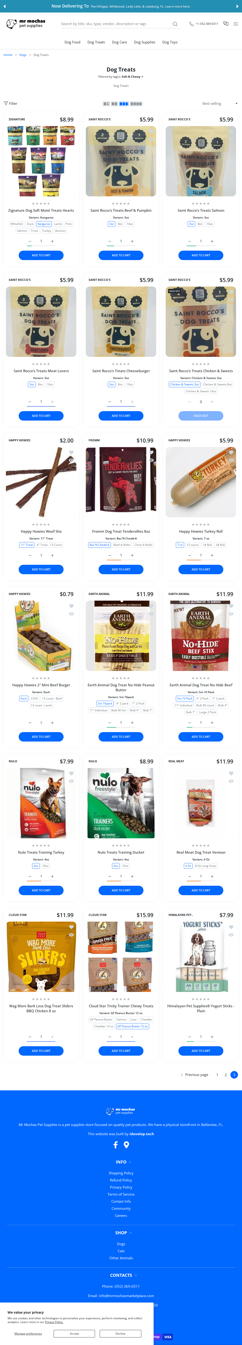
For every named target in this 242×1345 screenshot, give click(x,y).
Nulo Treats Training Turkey (41, 852)
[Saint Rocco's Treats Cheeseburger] (121, 322)
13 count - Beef (52, 698)
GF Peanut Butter (101, 1019)
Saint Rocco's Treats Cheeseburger (121, 370)
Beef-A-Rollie (121, 545)
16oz (130, 224)
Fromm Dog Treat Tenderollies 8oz (121, 531)
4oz (36, 866)
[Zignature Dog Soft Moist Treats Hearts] (41, 161)
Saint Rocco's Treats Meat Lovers (41, 370)
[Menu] (236, 23)
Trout (34, 230)
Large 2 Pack (207, 712)
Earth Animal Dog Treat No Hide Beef (201, 685)
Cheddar (146, 1019)
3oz (111, 224)
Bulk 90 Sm (118, 710)
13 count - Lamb (41, 705)
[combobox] (121, 23)
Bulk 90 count (205, 705)
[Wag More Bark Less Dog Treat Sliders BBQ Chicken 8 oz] (41, 957)
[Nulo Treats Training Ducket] (121, 803)
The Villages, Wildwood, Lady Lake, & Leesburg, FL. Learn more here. (140, 6)
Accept (74, 1334)
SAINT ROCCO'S (100, 119)
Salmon (22, 230)
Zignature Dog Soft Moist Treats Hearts (41, 210)
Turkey (46, 230)
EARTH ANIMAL (99, 594)
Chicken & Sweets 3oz (184, 384)
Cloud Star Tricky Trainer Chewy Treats (121, 1005)
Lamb (58, 224)
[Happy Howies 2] (41, 636)
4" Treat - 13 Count (49, 545)
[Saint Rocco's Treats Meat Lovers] (41, 322)
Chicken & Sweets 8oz (217, 384)
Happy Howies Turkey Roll (201, 531)
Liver (133, 1019)
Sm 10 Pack (184, 698)
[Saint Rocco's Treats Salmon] (201, 161)
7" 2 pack (218, 698)
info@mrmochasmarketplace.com (126, 1295)
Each (24, 698)
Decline (120, 1334)
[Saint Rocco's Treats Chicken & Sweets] (201, 322)
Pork (69, 224)
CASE (34, 698)
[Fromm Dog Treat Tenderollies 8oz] (121, 482)
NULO (13, 761)
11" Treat (27, 545)
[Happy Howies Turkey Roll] (201, 482)
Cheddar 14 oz (103, 1026)
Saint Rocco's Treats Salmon (201, 210)
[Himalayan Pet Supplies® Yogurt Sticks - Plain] (201, 957)
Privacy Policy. (54, 1322)
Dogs (22, 55)
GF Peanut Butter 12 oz (132, 1026)
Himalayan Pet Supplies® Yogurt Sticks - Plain (200, 1008)
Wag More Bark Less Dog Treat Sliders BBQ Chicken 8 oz (41, 1008)
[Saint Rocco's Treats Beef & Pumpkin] (121, 161)
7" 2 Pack (138, 703)
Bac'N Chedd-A (99, 545)
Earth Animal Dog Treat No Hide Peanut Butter (121, 687)
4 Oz (188, 866)
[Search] (175, 24)
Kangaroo (44, 224)
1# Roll (207, 545)
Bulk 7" (147, 710)
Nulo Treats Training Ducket (121, 852)
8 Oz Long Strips (205, 866)
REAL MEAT (176, 761)
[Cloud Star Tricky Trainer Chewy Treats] (121, 957)
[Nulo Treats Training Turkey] (41, 803)
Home (8, 55)
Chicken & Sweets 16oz (201, 391)
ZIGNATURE (17, 119)
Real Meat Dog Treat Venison (201, 852)
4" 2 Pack (202, 698)
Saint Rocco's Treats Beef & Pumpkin (121, 210)
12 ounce (193, 545)
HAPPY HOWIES (19, 440)
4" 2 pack (122, 703)
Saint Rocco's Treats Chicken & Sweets (201, 370)
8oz (120, 224)
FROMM (94, 440)
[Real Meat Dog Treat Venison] (201, 803)
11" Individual (98, 710)
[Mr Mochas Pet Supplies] (27, 23)
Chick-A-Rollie (143, 545)
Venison (60, 230)
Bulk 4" (134, 710)
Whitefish (17, 224)
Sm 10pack (105, 703)
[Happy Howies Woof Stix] (41, 482)
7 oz (180, 545)
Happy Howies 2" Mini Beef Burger (41, 685)
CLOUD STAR (18, 915)
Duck (30, 224)
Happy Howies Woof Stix (41, 531)
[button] (4, 6)
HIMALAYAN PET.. (181, 915)
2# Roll (220, 545)
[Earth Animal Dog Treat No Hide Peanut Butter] (121, 636)
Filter (13, 103)
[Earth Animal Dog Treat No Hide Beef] (201, 636)
